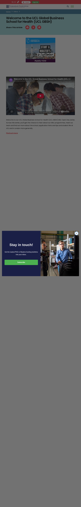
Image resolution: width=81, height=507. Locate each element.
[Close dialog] (76, 233)
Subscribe (21, 262)
